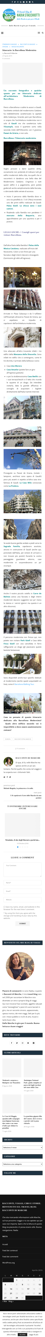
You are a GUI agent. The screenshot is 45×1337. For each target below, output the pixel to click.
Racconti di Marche (10, 53)
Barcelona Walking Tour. (24, 684)
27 (5, 1298)
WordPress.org (8, 1262)
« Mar (4, 1301)
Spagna (5, 47)
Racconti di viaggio (27, 44)
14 (11, 1289)
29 (17, 1298)
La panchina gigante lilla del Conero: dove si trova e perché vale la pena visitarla (33, 1119)
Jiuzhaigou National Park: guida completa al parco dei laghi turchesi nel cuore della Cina (32, 1083)
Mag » (11, 1301)
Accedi (5, 1244)
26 (40, 1293)
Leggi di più (33, 1334)
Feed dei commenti (10, 1256)
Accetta (22, 1334)
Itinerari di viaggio (9, 44)
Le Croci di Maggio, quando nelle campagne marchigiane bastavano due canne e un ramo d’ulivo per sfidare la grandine (11, 1122)
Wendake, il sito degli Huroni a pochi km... (22, 840)
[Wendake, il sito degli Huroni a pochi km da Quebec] (22, 825)
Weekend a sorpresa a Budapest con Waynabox (11, 1081)
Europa (7, 739)
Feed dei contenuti (10, 1250)
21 (11, 1293)
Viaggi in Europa (18, 47)
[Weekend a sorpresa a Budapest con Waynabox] (11, 1068)
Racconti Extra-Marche (23, 739)
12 (40, 1284)
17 (28, 1289)
